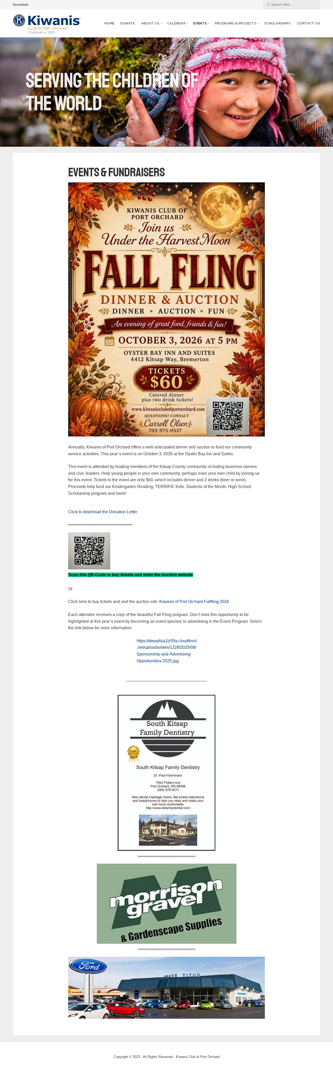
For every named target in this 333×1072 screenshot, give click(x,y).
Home (109, 23)
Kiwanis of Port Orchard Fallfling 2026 (194, 601)
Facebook (20, 5)
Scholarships (277, 23)
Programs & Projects (236, 23)
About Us (150, 23)
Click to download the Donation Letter (102, 512)
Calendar (176, 23)
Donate (127, 23)
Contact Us (308, 23)
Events (200, 23)
